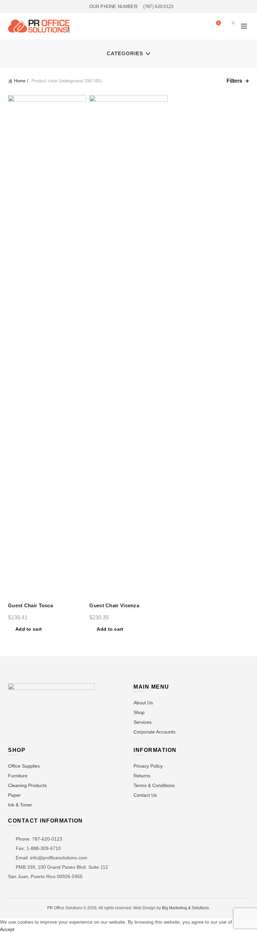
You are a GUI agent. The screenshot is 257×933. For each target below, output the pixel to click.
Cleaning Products (27, 785)
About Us (143, 702)
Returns (142, 775)
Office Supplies (24, 766)
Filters (234, 81)
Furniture (17, 775)
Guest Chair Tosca (30, 605)
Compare (80, 113)
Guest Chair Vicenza (114, 605)
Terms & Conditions (154, 785)
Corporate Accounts (154, 731)
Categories (125, 53)
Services (143, 722)
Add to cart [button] (28, 629)
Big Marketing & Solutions (185, 908)
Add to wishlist (80, 101)
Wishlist (219, 23)
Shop (139, 712)
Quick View (80, 124)
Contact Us (145, 795)
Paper (14, 795)
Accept (7, 929)
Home (19, 80)
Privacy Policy (148, 766)
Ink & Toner (20, 804)
